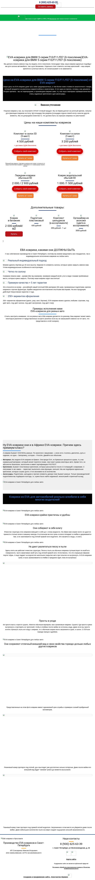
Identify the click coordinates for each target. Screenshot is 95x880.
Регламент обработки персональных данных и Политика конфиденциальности (71, 868)
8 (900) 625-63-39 (48, 2)
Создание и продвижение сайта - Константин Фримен (45, 877)
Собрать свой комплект (25, 151)
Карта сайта (71, 859)
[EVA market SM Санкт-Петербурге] (14, 3)
